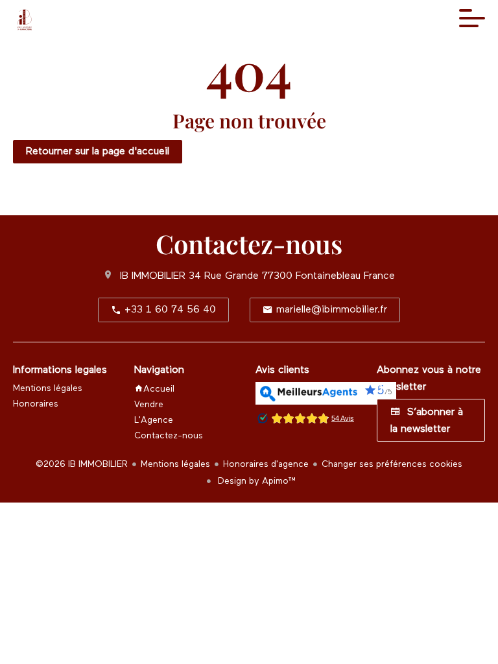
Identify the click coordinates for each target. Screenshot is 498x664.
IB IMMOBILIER (152, 276)
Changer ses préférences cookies (392, 464)
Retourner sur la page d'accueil (97, 152)
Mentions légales (175, 464)
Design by (255, 481)
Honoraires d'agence (266, 464)
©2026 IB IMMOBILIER (82, 464)
